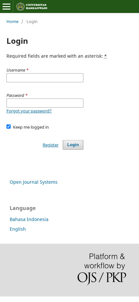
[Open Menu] (6, 6)
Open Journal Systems (34, 182)
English (18, 229)
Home (12, 21)
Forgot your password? (29, 111)
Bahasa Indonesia (29, 219)
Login (73, 144)
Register (51, 145)
